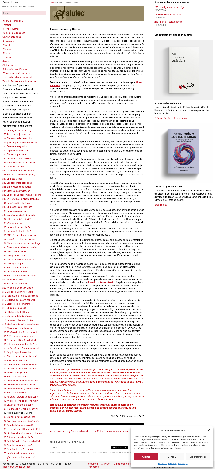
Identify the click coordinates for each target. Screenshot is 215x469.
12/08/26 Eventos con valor (168, 14)
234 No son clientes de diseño (17, 231)
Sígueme (6, 61)
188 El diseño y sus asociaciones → (110, 431)
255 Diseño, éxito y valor (14, 146)
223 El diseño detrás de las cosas (19, 275)
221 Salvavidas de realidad (15, 283)
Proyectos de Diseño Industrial (17, 89)
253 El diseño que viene (14, 154)
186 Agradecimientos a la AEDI (17, 424)
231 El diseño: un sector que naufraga (21, 243)
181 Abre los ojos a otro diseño (17, 445)
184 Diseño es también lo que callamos (22, 432)
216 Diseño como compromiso (17, 303)
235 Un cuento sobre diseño (16, 227)
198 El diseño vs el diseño (15, 376)
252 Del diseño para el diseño (17, 158)
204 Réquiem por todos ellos (16, 352)
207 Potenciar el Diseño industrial (19, 340)
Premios (6, 48)
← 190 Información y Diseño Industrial (69, 431)
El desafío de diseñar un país (16, 113)
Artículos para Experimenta (15, 85)
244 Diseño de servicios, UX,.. (17, 190)
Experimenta (180, 118)
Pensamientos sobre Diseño (17, 125)
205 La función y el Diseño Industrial (20, 348)
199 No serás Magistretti (14, 372)
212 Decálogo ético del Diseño (17, 320)
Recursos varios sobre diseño (17, 117)
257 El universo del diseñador (17, 138)
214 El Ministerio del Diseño (16, 311)
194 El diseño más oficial (14, 392)
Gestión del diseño (11, 36)
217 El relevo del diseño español (18, 299)
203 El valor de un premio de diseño (20, 356)
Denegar (172, 456)
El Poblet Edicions (163, 118)
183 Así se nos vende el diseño (18, 437)
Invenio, (101, 282)
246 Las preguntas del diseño (17, 182)
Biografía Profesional (12, 20)
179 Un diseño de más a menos (18, 453)
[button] (208, 430)
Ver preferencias (198, 456)
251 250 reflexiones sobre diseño (19, 162)
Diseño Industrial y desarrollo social (20, 93)
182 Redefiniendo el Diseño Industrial (21, 441)
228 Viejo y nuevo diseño (14, 255)
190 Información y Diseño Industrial (20, 408)
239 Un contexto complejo (15, 210)
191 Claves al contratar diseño (17, 404)
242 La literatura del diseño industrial (20, 198)
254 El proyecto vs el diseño (16, 150)
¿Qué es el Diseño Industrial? (17, 105)
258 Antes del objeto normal (16, 134)
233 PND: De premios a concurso (19, 235)
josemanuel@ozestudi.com (17, 466)
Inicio (52, 2)
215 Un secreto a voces (14, 307)
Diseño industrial (10, 28)
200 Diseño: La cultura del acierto (19, 368)
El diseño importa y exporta (16, 109)
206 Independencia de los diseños (19, 344)
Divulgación (8, 40)
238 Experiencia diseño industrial (18, 214)
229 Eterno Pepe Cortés (14, 251)
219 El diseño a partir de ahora (17, 291)
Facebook (94, 466)
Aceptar (146, 456)
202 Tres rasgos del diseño (15, 360)
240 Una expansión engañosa (17, 206)
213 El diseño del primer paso (17, 315)
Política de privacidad (167, 463)
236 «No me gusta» (12, 222)
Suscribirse (119, 447)
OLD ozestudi (9, 65)
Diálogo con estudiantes (14, 97)
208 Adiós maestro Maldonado (17, 336)
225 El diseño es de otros (15, 267)
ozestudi (6, 24)
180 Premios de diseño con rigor (18, 449)
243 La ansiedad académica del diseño (21, 194)
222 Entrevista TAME (12, 279)
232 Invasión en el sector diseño (18, 239)
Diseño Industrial (11, 2)
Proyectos (7, 45)
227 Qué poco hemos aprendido (18, 259)
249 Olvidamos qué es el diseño (18, 170)
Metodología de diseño (13, 32)
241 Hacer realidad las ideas (16, 202)
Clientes (6, 53)
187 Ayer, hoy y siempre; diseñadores (21, 420)
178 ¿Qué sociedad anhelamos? (18, 457)
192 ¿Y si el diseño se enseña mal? (20, 400)
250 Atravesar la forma (13, 166)
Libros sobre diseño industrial (17, 77)
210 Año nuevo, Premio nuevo (17, 328)
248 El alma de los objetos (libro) (18, 174)
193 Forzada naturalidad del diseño (20, 396)
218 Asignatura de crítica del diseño (20, 295)
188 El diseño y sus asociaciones (18, 416)
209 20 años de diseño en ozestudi (19, 332)
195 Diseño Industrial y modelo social (21, 388)
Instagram (93, 463)
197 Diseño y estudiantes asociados (20, 380)
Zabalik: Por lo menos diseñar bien (19, 81)
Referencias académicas (14, 69)
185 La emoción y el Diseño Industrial (21, 429)
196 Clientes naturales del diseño (19, 384)
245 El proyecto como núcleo (16, 186)
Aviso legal (183, 463)
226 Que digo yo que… (13, 263)
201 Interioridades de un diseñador (19, 364)
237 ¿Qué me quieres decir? (16, 219)
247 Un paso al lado (12, 178)
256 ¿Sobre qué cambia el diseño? (19, 142)
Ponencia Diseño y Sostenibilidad (18, 101)
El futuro (6, 57)
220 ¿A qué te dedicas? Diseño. (18, 287)
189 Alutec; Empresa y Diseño (17, 412)
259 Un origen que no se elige (17, 130)
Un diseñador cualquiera (126, 463)
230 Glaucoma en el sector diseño (19, 247)
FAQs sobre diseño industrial (16, 73)
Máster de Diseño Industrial (16, 121)
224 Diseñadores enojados (15, 271)
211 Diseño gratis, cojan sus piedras (20, 323)
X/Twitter (105, 463)
